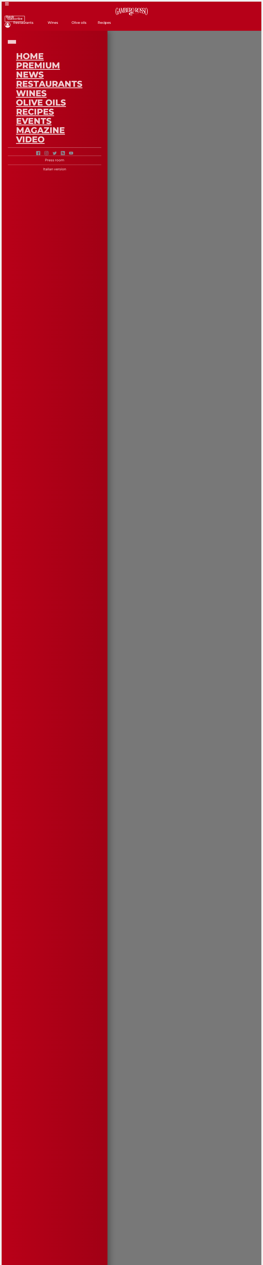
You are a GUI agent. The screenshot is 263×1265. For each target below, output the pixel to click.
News (30, 74)
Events (34, 121)
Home (30, 56)
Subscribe (14, 19)
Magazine (40, 130)
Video (30, 139)
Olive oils (41, 102)
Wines (31, 93)
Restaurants (49, 84)
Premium (38, 65)
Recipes (35, 112)
